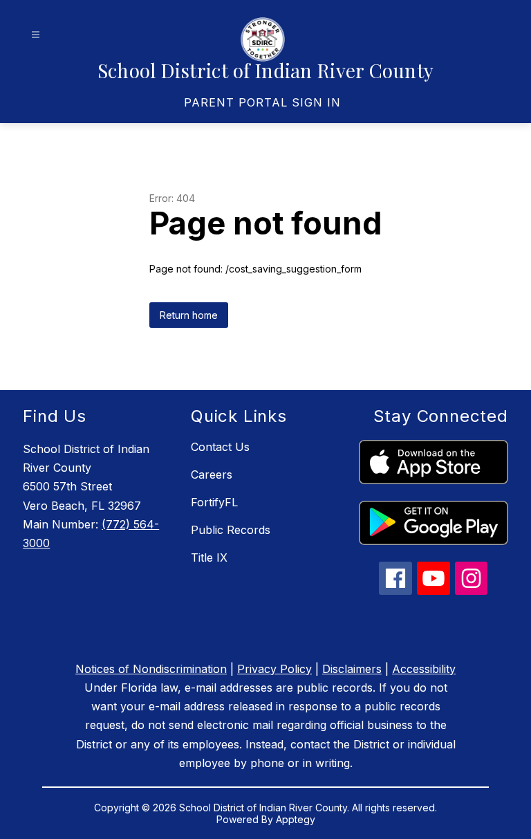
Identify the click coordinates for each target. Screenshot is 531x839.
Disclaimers (352, 669)
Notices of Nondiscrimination (151, 669)
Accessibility (424, 669)
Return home (189, 315)
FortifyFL (214, 502)
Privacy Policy (274, 669)
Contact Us (220, 447)
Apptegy (295, 819)
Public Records (230, 530)
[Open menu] (36, 35)
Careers (211, 474)
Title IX (209, 557)
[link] (262, 102)
